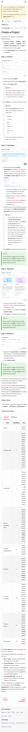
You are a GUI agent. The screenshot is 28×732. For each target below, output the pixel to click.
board (17, 202)
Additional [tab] (14, 417)
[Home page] (2, 21)
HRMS (10, 716)
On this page (6, 28)
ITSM (13, 712)
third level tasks (13, 200)
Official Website (20, 723)
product (13, 171)
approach (6, 305)
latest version (7, 16)
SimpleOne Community (8, 723)
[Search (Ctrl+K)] (25, 1)
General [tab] (6, 417)
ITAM (17, 712)
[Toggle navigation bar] (2, 2)
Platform (3, 712)
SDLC (21, 712)
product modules (16, 196)
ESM (9, 712)
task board (7, 385)
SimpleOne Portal (6, 727)
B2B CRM (4, 716)
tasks (13, 93)
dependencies (8, 678)
